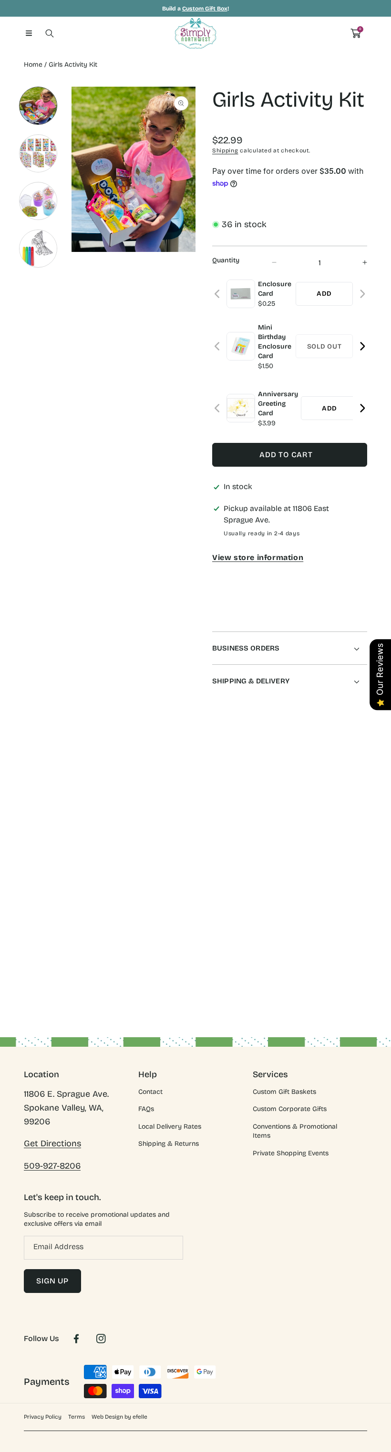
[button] (28, 33)
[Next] (362, 294)
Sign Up (52, 1280)
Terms (76, 1416)
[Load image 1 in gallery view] (38, 106)
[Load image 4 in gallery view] (38, 249)
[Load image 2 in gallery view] (38, 153)
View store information (257, 557)
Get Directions (52, 1143)
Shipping (225, 150)
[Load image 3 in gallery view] (38, 201)
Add (324, 294)
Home (33, 64)
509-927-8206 (52, 1166)
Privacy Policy (43, 1416)
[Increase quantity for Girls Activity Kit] (356, 262)
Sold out (324, 346)
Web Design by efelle (119, 1416)
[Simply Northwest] (195, 33)
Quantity (225, 260)
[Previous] (218, 294)
